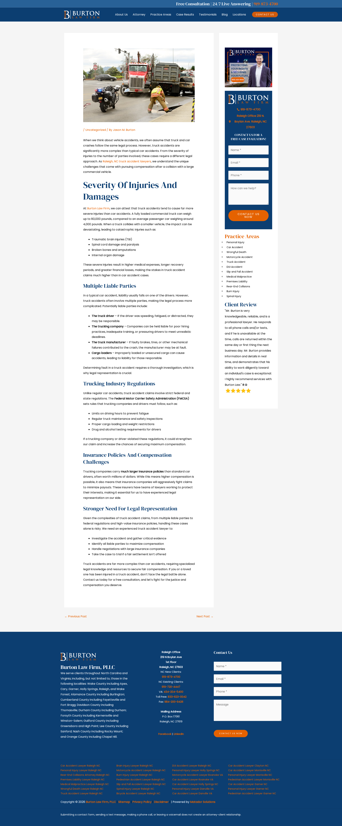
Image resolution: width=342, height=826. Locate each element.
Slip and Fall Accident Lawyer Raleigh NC (141, 784)
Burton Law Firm (98, 208)
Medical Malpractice (239, 276)
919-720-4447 (171, 687)
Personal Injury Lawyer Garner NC (248, 789)
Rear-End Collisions (238, 286)
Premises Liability (237, 281)
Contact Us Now (249, 215)
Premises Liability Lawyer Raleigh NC (83, 779)
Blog (225, 14)
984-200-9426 (173, 702)
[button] (265, 14)
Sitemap (124, 802)
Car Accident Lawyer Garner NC (247, 784)
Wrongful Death (236, 252)
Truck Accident (236, 262)
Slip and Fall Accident (240, 271)
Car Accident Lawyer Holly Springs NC (195, 784)
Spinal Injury (234, 296)
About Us (121, 14)
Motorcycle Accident (240, 257)
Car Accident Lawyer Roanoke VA (192, 779)
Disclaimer (161, 802)
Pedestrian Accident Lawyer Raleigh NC (140, 779)
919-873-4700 (266, 4)
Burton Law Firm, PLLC (101, 802)
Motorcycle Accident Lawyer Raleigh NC (141, 770)
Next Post (204, 616)
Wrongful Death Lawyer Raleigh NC (82, 789)
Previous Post (75, 616)
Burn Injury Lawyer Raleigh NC (134, 775)
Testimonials (208, 14)
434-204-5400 (173, 692)
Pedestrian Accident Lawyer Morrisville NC (253, 779)
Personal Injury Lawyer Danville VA (193, 789)
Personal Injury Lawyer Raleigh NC (81, 770)
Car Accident (235, 247)
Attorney (139, 14)
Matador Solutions (202, 802)
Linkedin (179, 734)
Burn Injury (233, 291)
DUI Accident (234, 267)
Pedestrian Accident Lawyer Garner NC (252, 793)
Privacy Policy (142, 802)
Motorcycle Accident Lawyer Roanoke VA (197, 775)
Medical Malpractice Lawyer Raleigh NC (85, 784)
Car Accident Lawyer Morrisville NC (249, 770)
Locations (239, 14)
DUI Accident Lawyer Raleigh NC (191, 765)
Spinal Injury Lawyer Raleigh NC (135, 789)
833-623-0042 (177, 697)
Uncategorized (95, 130)
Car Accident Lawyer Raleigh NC (80, 765)
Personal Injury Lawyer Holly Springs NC (196, 770)
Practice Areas (160, 14)
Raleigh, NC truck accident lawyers (127, 161)
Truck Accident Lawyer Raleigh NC (82, 793)
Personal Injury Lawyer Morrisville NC (250, 775)
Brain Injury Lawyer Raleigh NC (134, 765)
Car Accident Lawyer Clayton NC (248, 765)
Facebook (164, 734)
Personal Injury (235, 242)
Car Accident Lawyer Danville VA (192, 793)
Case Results (185, 14)
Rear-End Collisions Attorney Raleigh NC (85, 775)
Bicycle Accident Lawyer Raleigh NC (138, 793)
